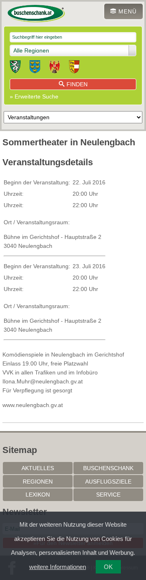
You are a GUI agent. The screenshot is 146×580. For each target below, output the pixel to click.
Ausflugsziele (108, 481)
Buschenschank (108, 468)
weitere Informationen (57, 566)
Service (108, 494)
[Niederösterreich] (35, 68)
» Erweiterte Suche (34, 96)
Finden (77, 84)
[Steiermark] (15, 68)
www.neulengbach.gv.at (32, 405)
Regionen (38, 481)
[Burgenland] (54, 68)
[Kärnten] (74, 68)
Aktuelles (37, 468)
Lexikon (38, 494)
